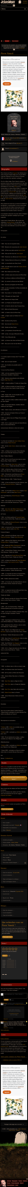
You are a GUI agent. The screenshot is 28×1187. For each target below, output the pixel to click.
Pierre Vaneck (15, 41)
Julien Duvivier (9, 198)
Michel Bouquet (16, 495)
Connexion (25, 3)
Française (17, 825)
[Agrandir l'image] (23, 89)
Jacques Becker (11, 222)
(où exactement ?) (13, 148)
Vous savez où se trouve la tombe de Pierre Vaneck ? (14, 778)
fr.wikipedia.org (9, 758)
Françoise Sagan (20, 517)
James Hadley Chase (19, 441)
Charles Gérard (22, 266)
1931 (18, 138)
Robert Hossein (22, 256)
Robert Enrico (15, 324)
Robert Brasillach (21, 560)
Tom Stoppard (15, 643)
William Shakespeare (18, 509)
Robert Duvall (8, 692)
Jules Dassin (20, 253)
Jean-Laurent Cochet (13, 562)
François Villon (12, 191)
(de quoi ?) (19, 143)
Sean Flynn (7, 681)
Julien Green (12, 446)
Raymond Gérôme (10, 484)
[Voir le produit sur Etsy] (14, 98)
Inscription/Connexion (19, 1004)
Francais (7, 138)
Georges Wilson (5, 542)
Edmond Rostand (15, 522)
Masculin (8, 830)
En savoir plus (21, 48)
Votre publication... (5, 1030)
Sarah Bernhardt (19, 537)
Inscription (25, 1)
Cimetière (7, 41)
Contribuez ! (15, 161)
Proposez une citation (6, 795)
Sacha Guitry (22, 250)
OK (14, 49)
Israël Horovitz (15, 638)
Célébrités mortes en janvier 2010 (11, 1060)
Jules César (8, 509)
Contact (18, 1130)
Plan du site (12, 1130)
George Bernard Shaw (17, 555)
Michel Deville (5, 268)
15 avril (14, 138)
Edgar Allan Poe (9, 379)
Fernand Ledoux (5, 466)
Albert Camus (16, 490)
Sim (16, 186)
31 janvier (18, 891)
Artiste (16, 842)
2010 (10, 139)
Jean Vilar (16, 529)
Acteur (12, 842)
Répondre (6, 1019)
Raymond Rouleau (5, 537)
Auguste (15, 173)
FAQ (19, 1129)
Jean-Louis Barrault (10, 510)
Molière (3, 727)
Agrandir (7, 84)
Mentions (24, 1129)
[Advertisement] (14, 25)
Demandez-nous (7, 937)
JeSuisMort (8, 2)
